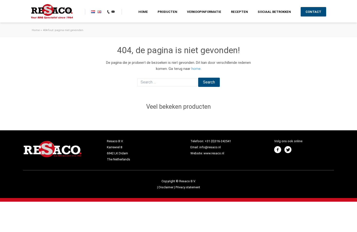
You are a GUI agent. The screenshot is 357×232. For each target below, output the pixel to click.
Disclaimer (166, 187)
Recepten (239, 12)
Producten (167, 12)
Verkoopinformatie (204, 12)
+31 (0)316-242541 (218, 141)
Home (143, 12)
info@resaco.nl (210, 147)
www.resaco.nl (214, 153)
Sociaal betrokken (274, 12)
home (196, 68)
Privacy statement (188, 187)
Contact (313, 12)
